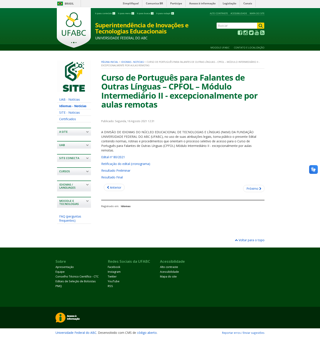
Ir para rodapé (164, 13)
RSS (110, 286)
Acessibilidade (239, 13)
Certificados (67, 119)
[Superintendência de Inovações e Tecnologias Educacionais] (74, 90)
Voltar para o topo (251, 240)
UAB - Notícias (69, 99)
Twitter (112, 276)
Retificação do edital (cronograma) (125, 164)
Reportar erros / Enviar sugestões (243, 332)
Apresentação (65, 267)
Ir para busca (145, 13)
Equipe (60, 272)
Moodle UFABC (220, 47)
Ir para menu (125, 13)
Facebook (114, 267)
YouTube (114, 281)
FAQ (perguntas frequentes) (70, 218)
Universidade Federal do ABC (76, 333)
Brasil (69, 3)
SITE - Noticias (69, 112)
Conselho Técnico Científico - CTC (77, 276)
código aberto (147, 333)
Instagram (114, 272)
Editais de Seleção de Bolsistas (76, 281)
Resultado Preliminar (115, 170)
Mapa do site (257, 13)
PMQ (59, 286)
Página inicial (109, 61)
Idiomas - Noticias (72, 106)
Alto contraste (219, 13)
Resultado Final (112, 177)
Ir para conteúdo (105, 13)
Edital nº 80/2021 (113, 157)
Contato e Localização (249, 47)
